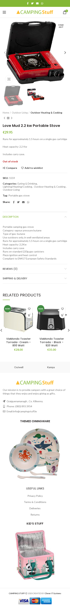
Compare (11, 168)
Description (10, 217)
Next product (11, 118)
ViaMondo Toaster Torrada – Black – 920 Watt (51, 342)
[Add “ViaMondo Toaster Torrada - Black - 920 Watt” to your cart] (62, 315)
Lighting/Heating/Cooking (17, 186)
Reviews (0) (10, 269)
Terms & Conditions (35, 501)
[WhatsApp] (42, 3)
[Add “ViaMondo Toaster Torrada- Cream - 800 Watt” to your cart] (29, 315)
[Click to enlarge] (9, 79)
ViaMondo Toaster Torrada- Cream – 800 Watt (18, 342)
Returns (35, 514)
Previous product (4, 118)
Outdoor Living (20, 112)
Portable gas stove (19, 195)
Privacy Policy (35, 495)
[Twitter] (32, 3)
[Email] (37, 3)
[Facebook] (28, 3)
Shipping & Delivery (15, 278)
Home (6, 112)
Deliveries (35, 508)
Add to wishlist (34, 168)
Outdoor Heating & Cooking (46, 112)
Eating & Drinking (27, 183)
